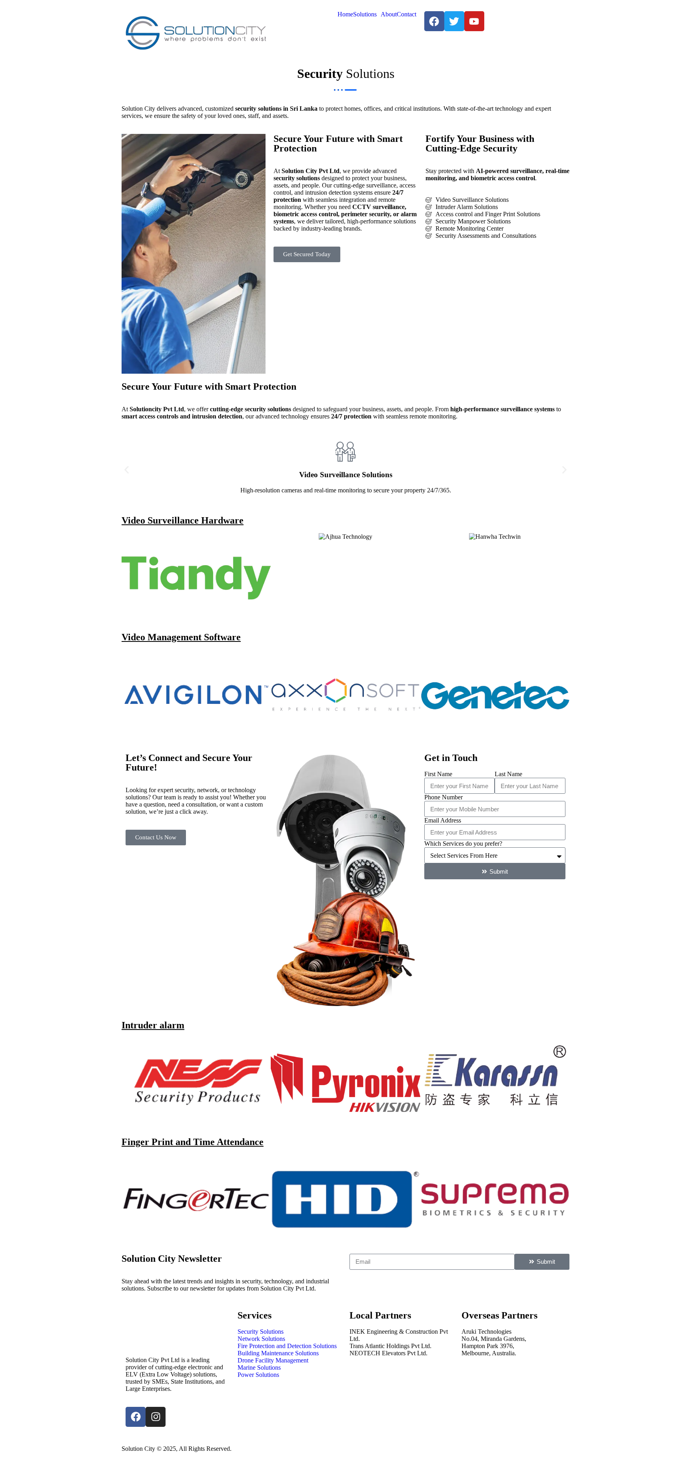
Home (345, 14)
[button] (127, 470)
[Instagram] (156, 1417)
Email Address (442, 820)
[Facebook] (136, 1417)
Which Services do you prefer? (463, 843)
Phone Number (443, 797)
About (389, 14)
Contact (406, 14)
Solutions (365, 14)
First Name (438, 774)
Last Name (508, 774)
